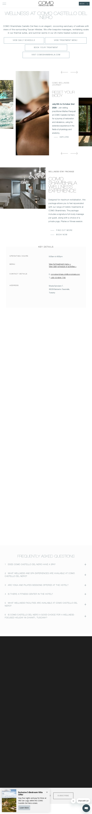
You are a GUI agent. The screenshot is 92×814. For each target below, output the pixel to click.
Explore (64, 137)
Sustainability (42, 678)
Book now (61, 235)
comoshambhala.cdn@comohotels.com (65, 274)
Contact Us (74, 658)
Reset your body (63, 94)
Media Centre (75, 666)
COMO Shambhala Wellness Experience (63, 185)
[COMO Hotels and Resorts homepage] (13, 654)
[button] (64, 72)
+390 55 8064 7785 (58, 278)
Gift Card (40, 670)
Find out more (64, 230)
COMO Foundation (44, 691)
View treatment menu (66, 42)
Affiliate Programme (44, 719)
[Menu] (4, 4)
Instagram (74, 692)
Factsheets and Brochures (80, 662)
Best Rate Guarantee (44, 711)
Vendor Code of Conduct (46, 695)
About (39, 658)
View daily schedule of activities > (62, 267)
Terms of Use (42, 707)
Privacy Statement (43, 699)
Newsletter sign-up (44, 666)
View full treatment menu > (60, 264)
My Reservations (43, 662)
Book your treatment (46, 49)
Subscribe (63, 796)
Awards (73, 674)
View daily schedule (24, 42)
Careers (40, 682)
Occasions (41, 686)
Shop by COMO (43, 674)
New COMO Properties (78, 678)
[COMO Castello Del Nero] (45, 3)
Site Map (40, 715)
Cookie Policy (42, 703)
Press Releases (75, 670)
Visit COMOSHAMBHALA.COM (46, 56)
